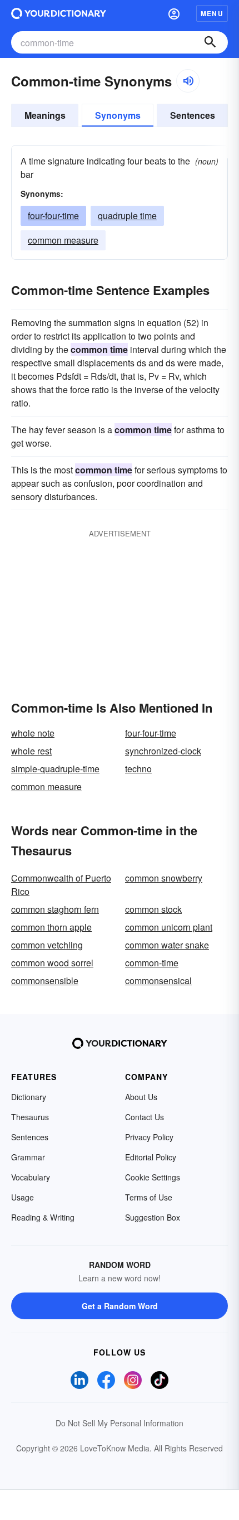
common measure (63, 240)
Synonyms (118, 115)
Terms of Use (148, 1197)
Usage (22, 1197)
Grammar (28, 1157)
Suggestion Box (152, 1217)
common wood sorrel (52, 962)
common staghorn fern (55, 909)
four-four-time (53, 215)
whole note (32, 733)
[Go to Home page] (58, 13)
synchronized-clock (163, 750)
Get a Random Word (120, 1305)
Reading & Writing (42, 1217)
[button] (174, 13)
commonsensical (158, 980)
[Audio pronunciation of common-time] (188, 81)
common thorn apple (51, 927)
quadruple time (127, 215)
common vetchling (47, 944)
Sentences (192, 115)
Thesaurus (30, 1116)
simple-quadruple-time (55, 768)
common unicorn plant (168, 927)
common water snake (167, 944)
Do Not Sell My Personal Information (119, 1423)
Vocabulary (30, 1177)
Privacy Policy (149, 1137)
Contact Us (144, 1116)
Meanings (45, 115)
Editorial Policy (150, 1157)
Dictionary (28, 1096)
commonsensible (44, 980)
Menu (212, 13)
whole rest (31, 750)
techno (138, 768)
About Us (141, 1096)
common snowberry (163, 878)
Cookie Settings (152, 1177)
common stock (153, 909)
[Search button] (210, 42)
